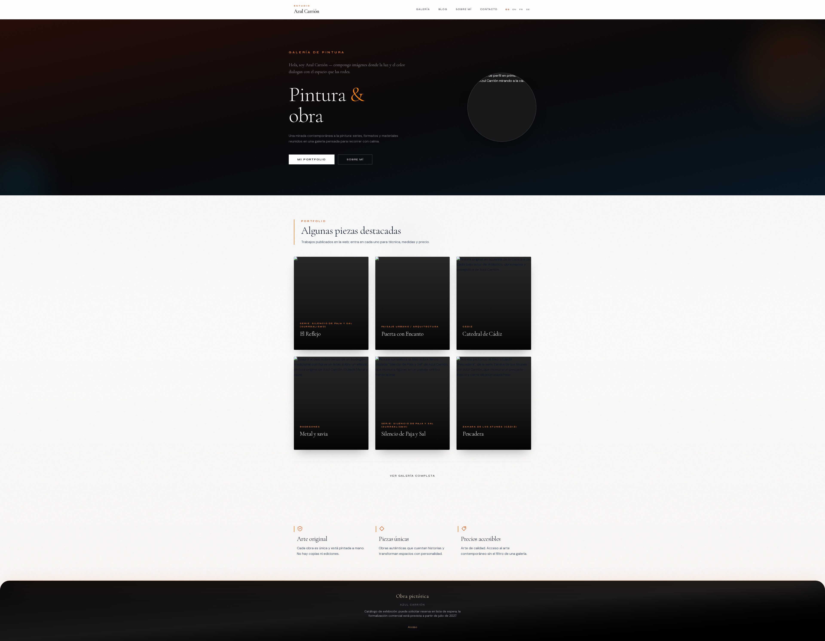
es (507, 9)
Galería (423, 9)
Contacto (489, 9)
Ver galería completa (412, 475)
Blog (442, 9)
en (514, 9)
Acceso (412, 627)
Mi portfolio (311, 159)
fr (521, 9)
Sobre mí (464, 9)
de (528, 9)
